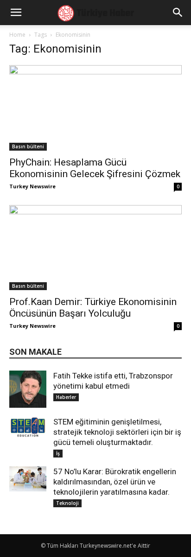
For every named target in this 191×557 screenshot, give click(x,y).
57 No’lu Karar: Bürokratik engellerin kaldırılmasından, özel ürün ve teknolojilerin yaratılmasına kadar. (114, 482)
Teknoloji (67, 503)
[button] (178, 12)
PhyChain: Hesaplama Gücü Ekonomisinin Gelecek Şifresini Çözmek (94, 168)
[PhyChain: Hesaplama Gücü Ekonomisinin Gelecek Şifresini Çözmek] (95, 108)
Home (17, 35)
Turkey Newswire (32, 186)
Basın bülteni (28, 146)
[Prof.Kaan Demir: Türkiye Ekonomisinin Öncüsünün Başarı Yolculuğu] (95, 248)
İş (58, 453)
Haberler (66, 397)
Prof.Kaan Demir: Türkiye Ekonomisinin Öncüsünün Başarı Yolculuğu (93, 307)
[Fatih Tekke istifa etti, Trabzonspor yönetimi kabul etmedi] (27, 389)
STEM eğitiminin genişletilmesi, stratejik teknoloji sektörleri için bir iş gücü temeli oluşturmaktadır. (117, 432)
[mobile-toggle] (16, 12)
